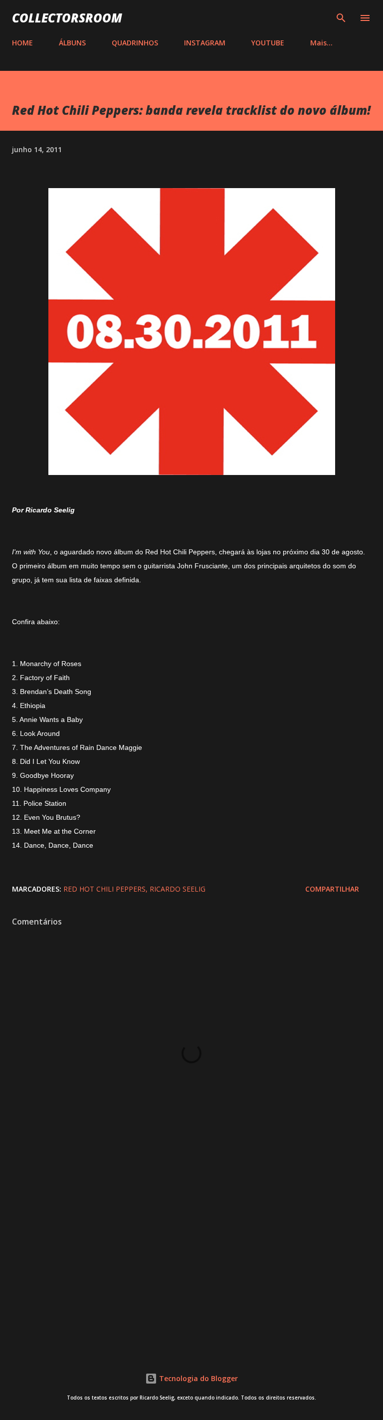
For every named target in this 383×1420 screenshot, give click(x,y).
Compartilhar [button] (332, 889)
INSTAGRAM (204, 42)
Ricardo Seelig (177, 889)
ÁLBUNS (72, 42)
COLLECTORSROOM (67, 17)
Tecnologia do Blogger (197, 1378)
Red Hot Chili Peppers (104, 889)
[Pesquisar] (341, 18)
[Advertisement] (191, 1260)
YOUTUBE (267, 42)
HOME (22, 42)
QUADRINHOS (135, 42)
